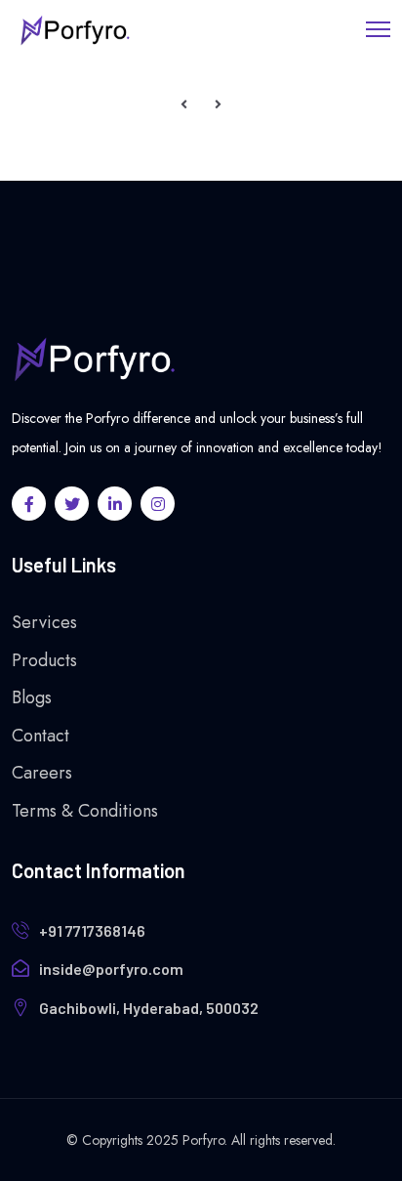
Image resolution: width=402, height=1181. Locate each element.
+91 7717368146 (92, 930)
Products (44, 660)
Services (44, 622)
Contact (40, 735)
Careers (42, 772)
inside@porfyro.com (111, 968)
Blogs (32, 697)
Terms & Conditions (85, 810)
